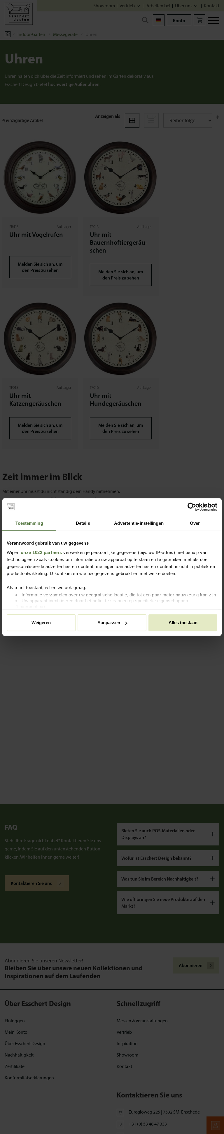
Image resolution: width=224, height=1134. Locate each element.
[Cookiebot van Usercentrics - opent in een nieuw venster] (191, 507)
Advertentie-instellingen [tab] (138, 523)
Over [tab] (195, 523)
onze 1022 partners (41, 552)
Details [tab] (83, 523)
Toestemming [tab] (29, 523)
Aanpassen (108, 622)
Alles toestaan (183, 622)
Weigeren (41, 622)
